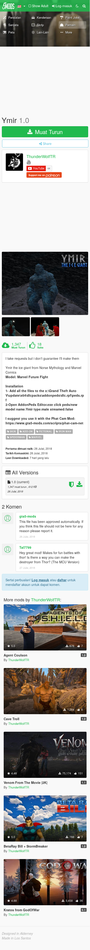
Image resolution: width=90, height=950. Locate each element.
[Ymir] (45, 283)
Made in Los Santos (16, 938)
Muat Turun (48, 132)
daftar (62, 580)
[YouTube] (28, 161)
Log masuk (40, 580)
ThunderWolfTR (40, 156)
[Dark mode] (77, 6)
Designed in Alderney (17, 933)
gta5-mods (27, 516)
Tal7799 (25, 547)
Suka (40, 347)
